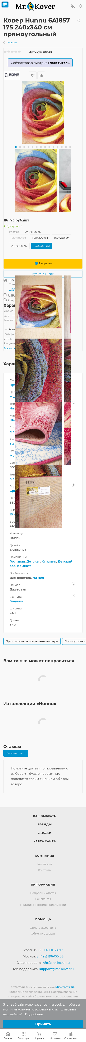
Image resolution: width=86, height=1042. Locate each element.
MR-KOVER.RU (65, 987)
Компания (44, 855)
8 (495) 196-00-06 (50, 956)
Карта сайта (44, 841)
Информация (43, 884)
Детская (33, 561)
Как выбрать (44, 816)
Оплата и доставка (43, 927)
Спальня (49, 561)
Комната (24, 566)
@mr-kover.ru (56, 963)
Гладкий (17, 601)
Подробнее (34, 1014)
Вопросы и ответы (43, 893)
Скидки (45, 832)
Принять (43, 1024)
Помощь (43, 919)
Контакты (44, 870)
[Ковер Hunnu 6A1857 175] (43, 112)
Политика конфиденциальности (43, 904)
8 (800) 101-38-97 (50, 950)
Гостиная (17, 561)
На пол (38, 578)
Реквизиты (43, 898)
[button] (16, 147)
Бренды (45, 824)
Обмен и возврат (43, 933)
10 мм (14, 514)
